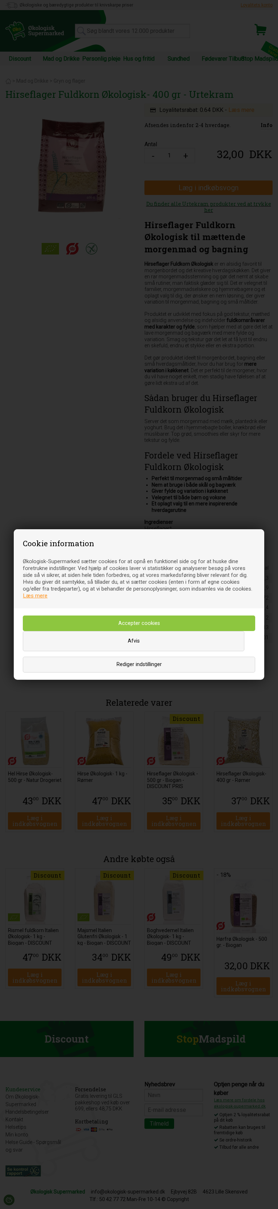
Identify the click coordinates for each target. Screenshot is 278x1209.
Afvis (134, 641)
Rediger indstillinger (139, 664)
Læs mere (35, 595)
